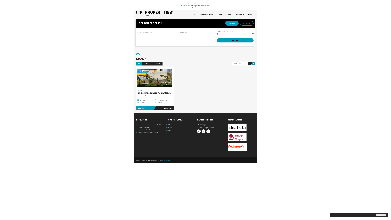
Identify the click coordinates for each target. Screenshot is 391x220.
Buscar (235, 40)
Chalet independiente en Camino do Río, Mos (161, 92)
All (139, 64)
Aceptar (380, 215)
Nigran (169, 130)
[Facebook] (198, 7)
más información (368, 215)
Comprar (246, 23)
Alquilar (232, 23)
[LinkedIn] (192, 7)
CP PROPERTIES (165, 160)
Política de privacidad (206, 128)
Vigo (169, 125)
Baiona (169, 127)
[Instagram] (196, 7)
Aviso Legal (202, 125)
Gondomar (171, 133)
